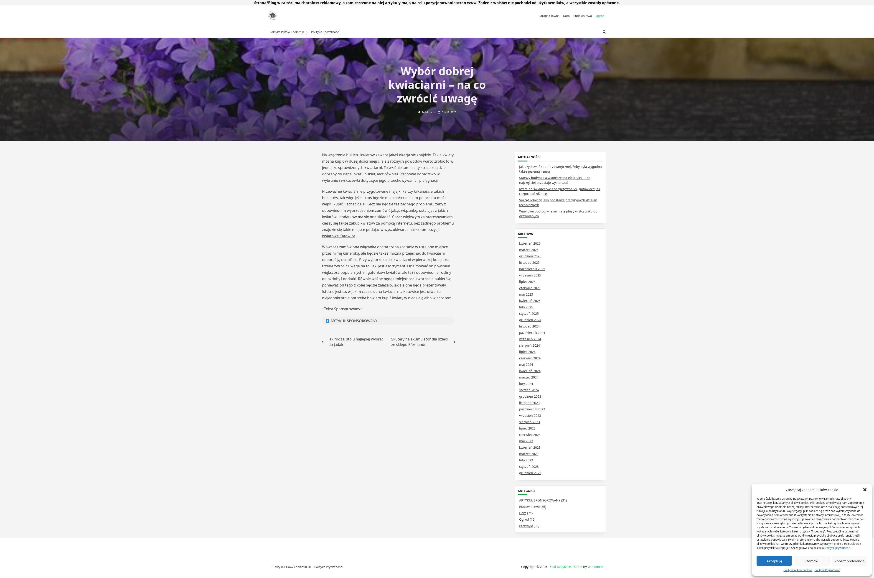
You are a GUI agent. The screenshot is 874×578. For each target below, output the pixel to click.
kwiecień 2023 (530, 447)
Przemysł (526, 526)
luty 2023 (526, 460)
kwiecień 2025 (530, 301)
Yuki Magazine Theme (566, 567)
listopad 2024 (529, 326)
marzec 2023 (529, 454)
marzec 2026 (529, 250)
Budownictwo (582, 16)
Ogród (600, 16)
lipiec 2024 (527, 352)
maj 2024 (526, 364)
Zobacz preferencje (849, 561)
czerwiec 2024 (530, 358)
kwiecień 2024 (530, 371)
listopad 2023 (529, 403)
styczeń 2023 (529, 466)
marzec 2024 (529, 377)
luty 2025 (526, 307)
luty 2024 (526, 383)
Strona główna (549, 16)
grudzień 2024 (530, 320)
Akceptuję (774, 561)
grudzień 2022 (530, 473)
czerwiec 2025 (530, 288)
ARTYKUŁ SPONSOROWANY (539, 500)
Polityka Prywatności (827, 570)
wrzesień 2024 (530, 339)
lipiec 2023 (527, 428)
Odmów (811, 561)
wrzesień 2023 (530, 415)
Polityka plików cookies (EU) (288, 32)
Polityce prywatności (838, 548)
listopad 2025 (529, 262)
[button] (865, 489)
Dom (566, 16)
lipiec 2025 (527, 281)
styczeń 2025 (529, 313)
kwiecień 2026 (530, 243)
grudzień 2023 (530, 396)
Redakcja (427, 112)
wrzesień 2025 (530, 275)
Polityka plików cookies (798, 570)
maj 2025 (526, 294)
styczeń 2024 (529, 390)
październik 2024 (532, 332)
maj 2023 (526, 441)
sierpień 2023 (529, 422)
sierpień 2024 (529, 345)
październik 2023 (532, 409)
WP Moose (595, 567)
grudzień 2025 (530, 256)
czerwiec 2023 (530, 434)
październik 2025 (532, 269)
